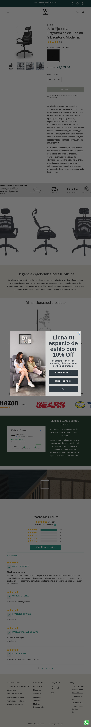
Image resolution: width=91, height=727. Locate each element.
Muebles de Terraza (63, 373)
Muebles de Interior (63, 381)
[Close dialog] (78, 333)
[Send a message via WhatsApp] (86, 722)
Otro (63, 389)
